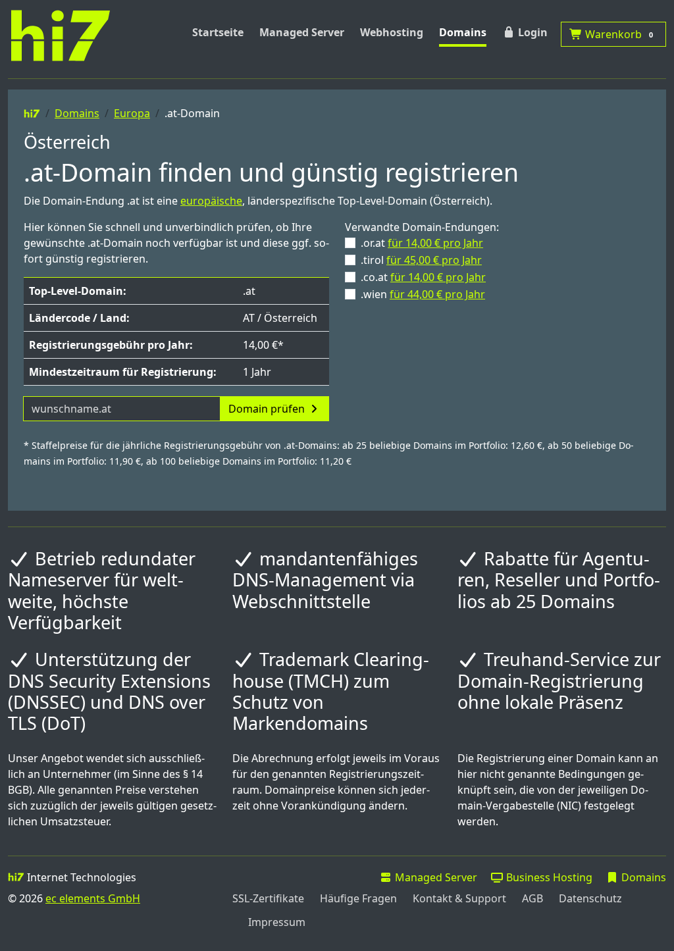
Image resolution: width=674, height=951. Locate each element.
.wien (423, 294)
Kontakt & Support (459, 898)
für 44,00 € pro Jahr (437, 294)
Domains (462, 32)
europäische (211, 200)
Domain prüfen (267, 408)
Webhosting (391, 32)
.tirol (421, 260)
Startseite (218, 32)
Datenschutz (590, 898)
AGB (532, 898)
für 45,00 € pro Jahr (434, 260)
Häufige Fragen (358, 898)
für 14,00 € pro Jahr (435, 243)
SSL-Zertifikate (268, 898)
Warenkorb (618, 34)
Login (531, 32)
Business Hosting (548, 877)
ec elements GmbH (92, 898)
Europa (132, 113)
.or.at (422, 243)
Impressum (276, 922)
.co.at (423, 277)
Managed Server (301, 32)
